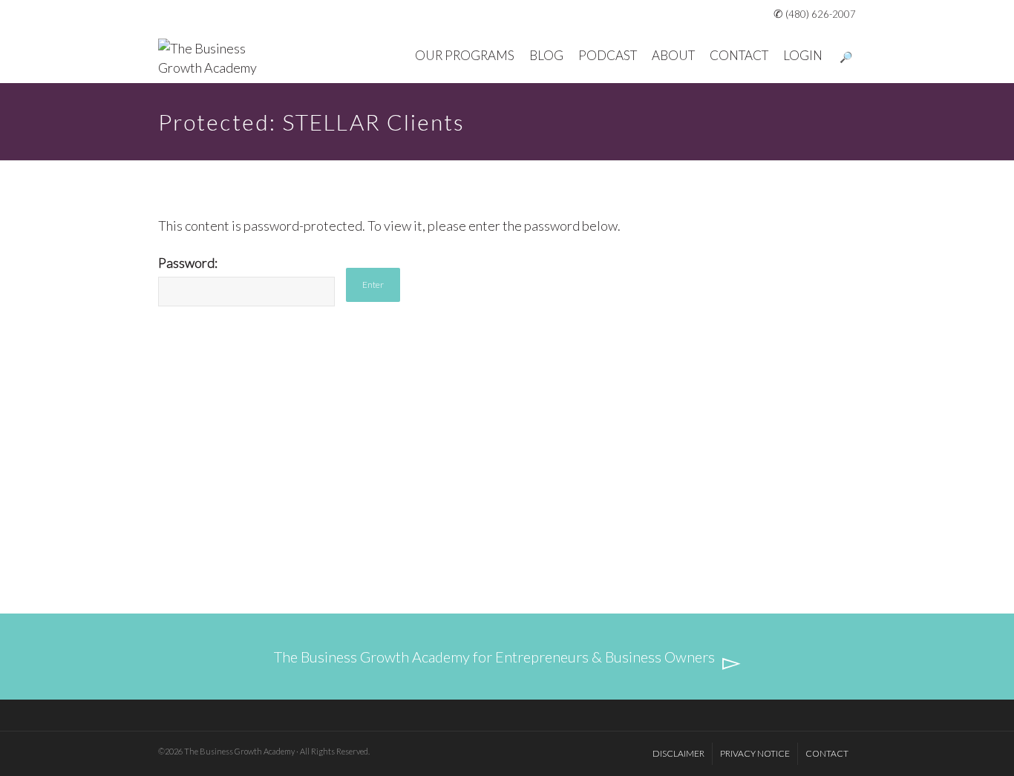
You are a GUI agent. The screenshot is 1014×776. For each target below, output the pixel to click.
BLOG (546, 55)
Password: (187, 262)
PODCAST (607, 55)
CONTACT (739, 55)
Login (802, 55)
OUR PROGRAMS (464, 55)
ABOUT (673, 55)
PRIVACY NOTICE (755, 753)
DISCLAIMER (678, 753)
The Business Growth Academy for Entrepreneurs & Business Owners (494, 656)
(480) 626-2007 (820, 14)
